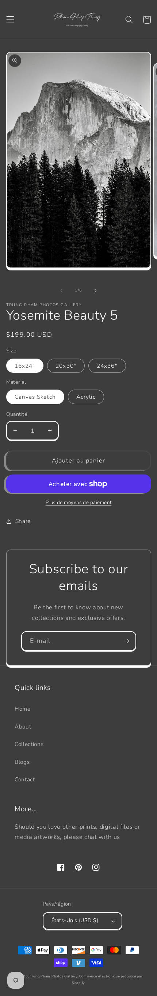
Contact (25, 779)
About (23, 726)
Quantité (17, 414)
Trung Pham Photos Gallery (53, 976)
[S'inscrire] (126, 641)
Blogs (22, 762)
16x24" (25, 366)
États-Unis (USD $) (74, 920)
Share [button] (23, 521)
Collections (29, 744)
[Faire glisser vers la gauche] (62, 290)
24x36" (107, 366)
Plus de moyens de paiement (78, 502)
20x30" (65, 366)
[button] (10, 19)
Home (23, 708)
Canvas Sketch (35, 397)
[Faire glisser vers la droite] (95, 290)
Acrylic (86, 397)
